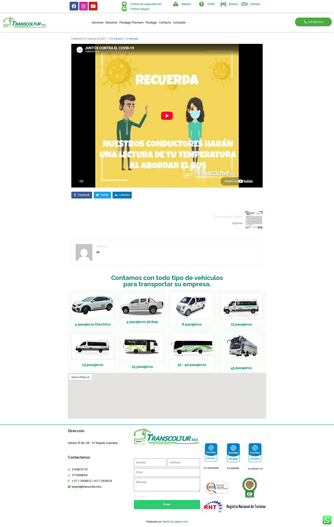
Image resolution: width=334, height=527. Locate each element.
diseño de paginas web (175, 521)
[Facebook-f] (153, 453)
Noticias (133, 38)
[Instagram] (83, 6)
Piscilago (151, 22)
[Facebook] (74, 6)
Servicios (98, 22)
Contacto (165, 22)
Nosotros (111, 22)
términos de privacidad (162, 496)
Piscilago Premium (131, 22)
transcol (118, 38)
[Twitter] (162, 453)
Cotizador (179, 22)
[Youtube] (93, 6)
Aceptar (157, 496)
